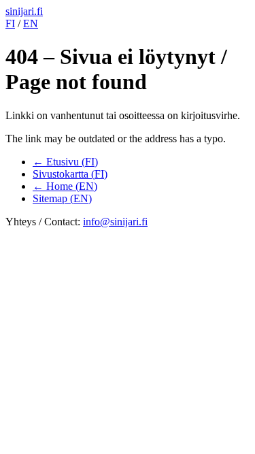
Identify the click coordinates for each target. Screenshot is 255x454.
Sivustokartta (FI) (70, 174)
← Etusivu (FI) (65, 161)
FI (10, 23)
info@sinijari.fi (115, 221)
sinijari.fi (24, 11)
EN (30, 23)
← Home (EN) (65, 186)
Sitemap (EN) (62, 198)
